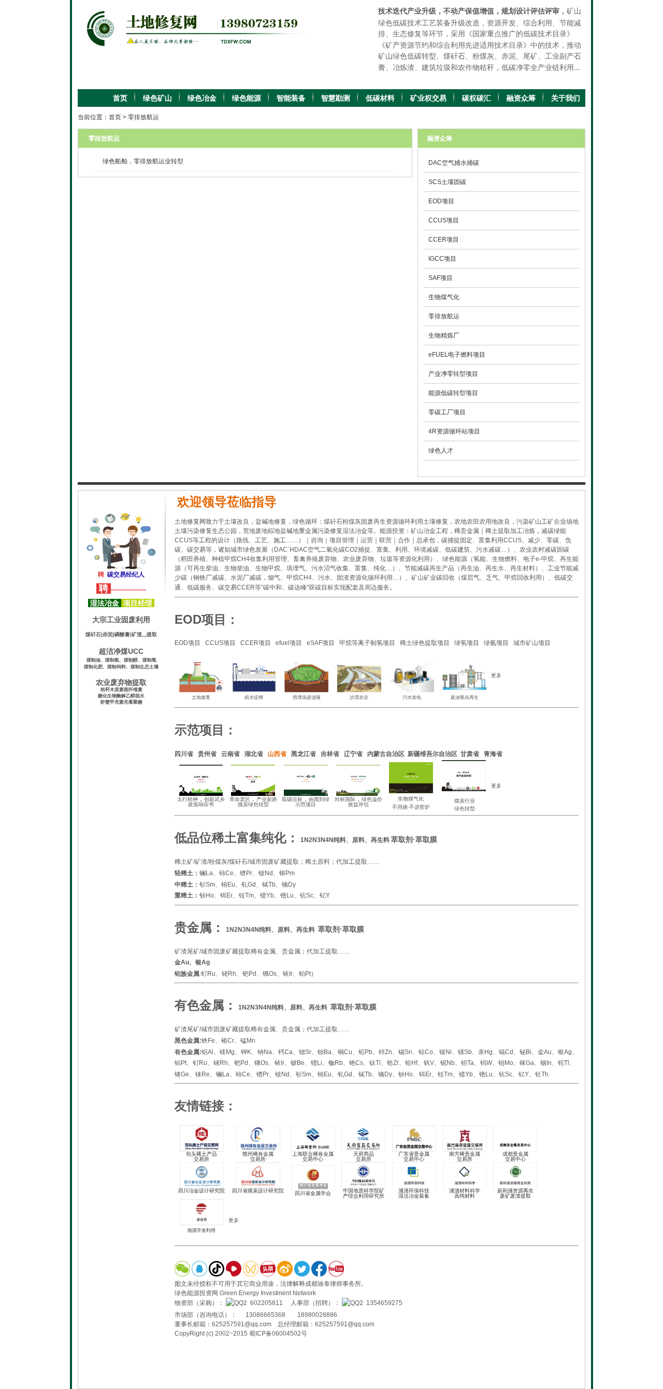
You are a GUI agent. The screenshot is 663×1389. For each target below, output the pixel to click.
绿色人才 (440, 450)
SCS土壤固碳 (447, 182)
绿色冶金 (202, 98)
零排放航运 (143, 117)
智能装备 (291, 98)
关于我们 (565, 98)
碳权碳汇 (476, 98)
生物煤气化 (443, 297)
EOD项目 (441, 201)
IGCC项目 (442, 258)
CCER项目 (443, 239)
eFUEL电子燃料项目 (456, 354)
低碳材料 (380, 98)
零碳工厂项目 (447, 412)
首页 (120, 98)
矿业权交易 (428, 98)
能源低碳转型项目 (453, 393)
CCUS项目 (443, 220)
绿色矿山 (157, 98)
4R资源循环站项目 (454, 431)
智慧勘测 (335, 98)
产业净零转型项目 (453, 373)
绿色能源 (246, 98)
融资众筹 (521, 98)
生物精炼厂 (443, 335)
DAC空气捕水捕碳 (453, 162)
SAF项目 (440, 278)
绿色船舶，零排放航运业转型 (143, 161)
